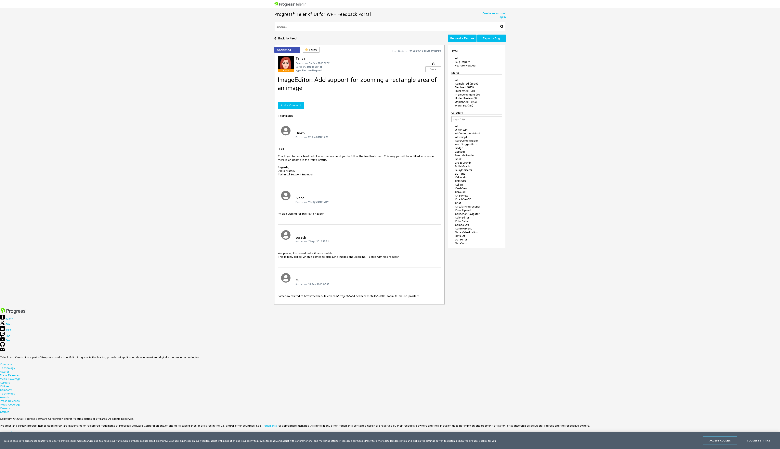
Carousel (460, 192)
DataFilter (461, 239)
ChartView (461, 195)
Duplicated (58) (465, 91)
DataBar (460, 236)
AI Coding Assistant (467, 133)
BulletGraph (462, 166)
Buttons (460, 173)
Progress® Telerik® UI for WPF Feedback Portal (322, 14)
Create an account (494, 13)
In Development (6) (467, 94)
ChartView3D (463, 199)
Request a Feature (462, 38)
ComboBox (462, 225)
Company (6, 364)
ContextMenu (463, 228)
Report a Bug (491, 38)
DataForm (461, 243)
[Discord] (2, 350)
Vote (433, 69)
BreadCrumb (463, 162)
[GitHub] (2, 346)
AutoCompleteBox (466, 140)
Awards (5, 371)
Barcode (460, 151)
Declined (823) (464, 87)
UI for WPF (461, 130)
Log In (502, 17)
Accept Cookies (720, 440)
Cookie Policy (364, 440)
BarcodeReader (465, 155)
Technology (7, 368)
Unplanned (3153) (466, 102)
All (456, 58)
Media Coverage (10, 379)
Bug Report (462, 62)
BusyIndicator (463, 170)
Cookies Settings (758, 440)
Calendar (460, 181)
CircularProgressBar (467, 206)
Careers (5, 382)
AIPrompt (461, 137)
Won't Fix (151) (464, 105)
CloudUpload (463, 210)
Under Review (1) (466, 98)
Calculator (461, 177)
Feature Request (465, 65)
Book (458, 159)
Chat (458, 203)
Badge (459, 148)
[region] (390, 440)
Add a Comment (291, 105)
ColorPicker (462, 221)
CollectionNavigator (467, 214)
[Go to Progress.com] (13, 313)
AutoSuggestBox (466, 144)
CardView (461, 188)
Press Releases (10, 375)
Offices (4, 386)
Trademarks (269, 425)
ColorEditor (462, 217)
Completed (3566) (466, 83)
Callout (459, 184)
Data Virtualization (466, 232)
